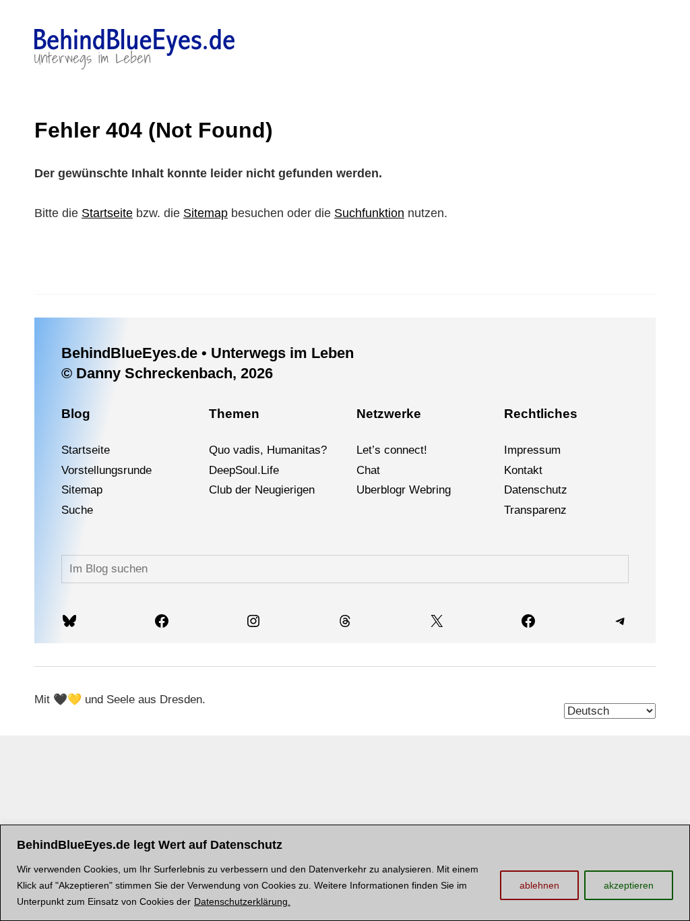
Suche (77, 510)
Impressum (532, 450)
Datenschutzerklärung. (242, 901)
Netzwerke (388, 414)
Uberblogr (381, 489)
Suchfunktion (369, 213)
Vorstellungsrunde (106, 470)
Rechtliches (540, 414)
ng (445, 489)
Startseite (107, 213)
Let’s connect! (391, 450)
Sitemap (205, 213)
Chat (368, 470)
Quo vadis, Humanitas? (268, 450)
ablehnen (539, 885)
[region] (345, 873)
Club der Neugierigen (262, 489)
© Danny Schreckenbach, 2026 (167, 373)
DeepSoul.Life (244, 470)
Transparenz (535, 510)
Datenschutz (535, 489)
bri (432, 489)
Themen (234, 414)
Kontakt (523, 470)
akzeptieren (629, 885)
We (417, 489)
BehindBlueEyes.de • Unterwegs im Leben (207, 353)
